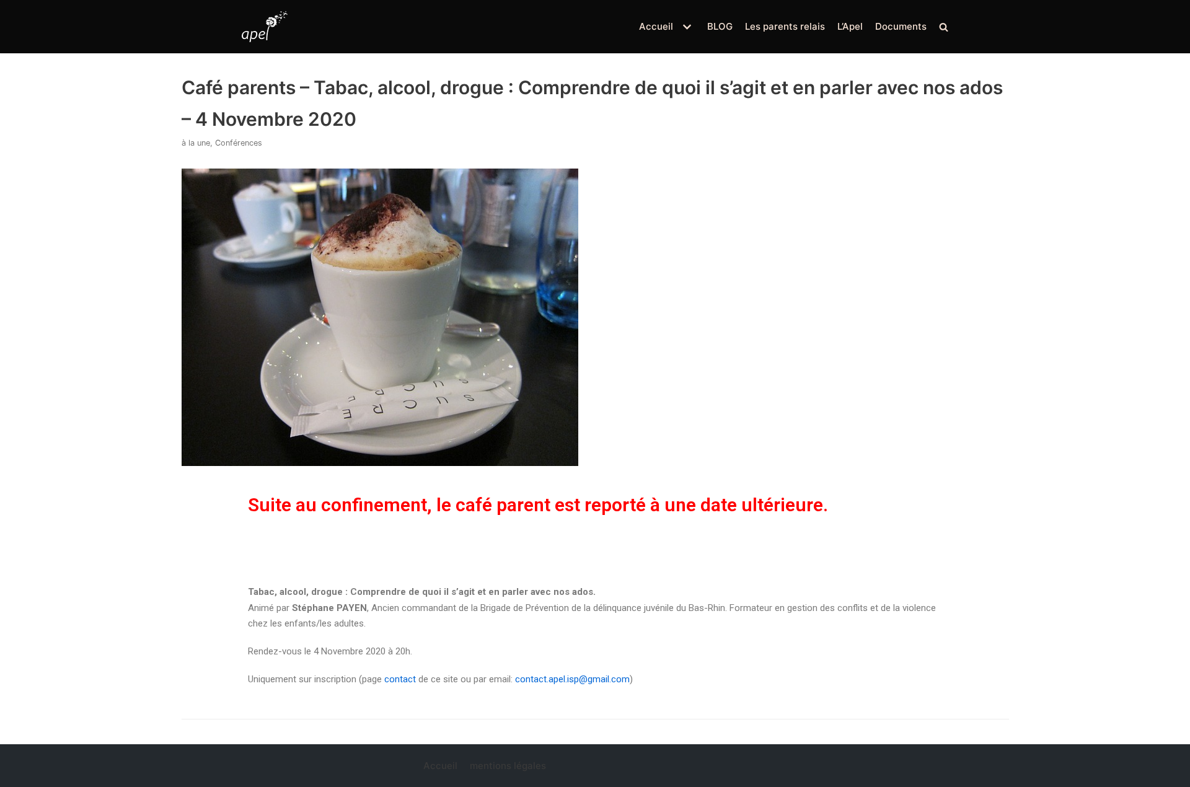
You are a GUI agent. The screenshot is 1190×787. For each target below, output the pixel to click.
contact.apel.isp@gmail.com (572, 679)
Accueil (440, 766)
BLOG (720, 26)
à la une (196, 142)
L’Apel (850, 26)
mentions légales (508, 766)
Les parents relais (785, 26)
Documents (901, 26)
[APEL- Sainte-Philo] (265, 26)
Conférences (238, 142)
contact (400, 679)
